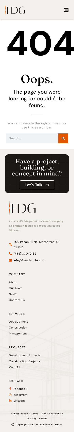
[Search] (63, 138)
